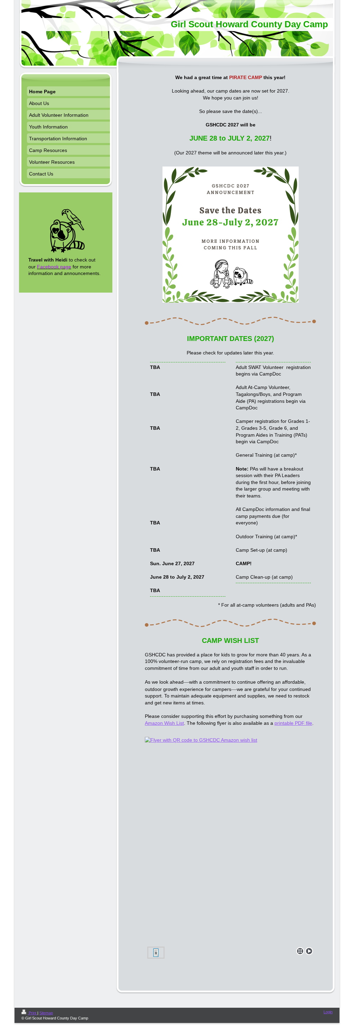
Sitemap (46, 1013)
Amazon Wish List (164, 723)
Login (328, 1012)
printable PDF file (293, 723)
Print (32, 1013)
